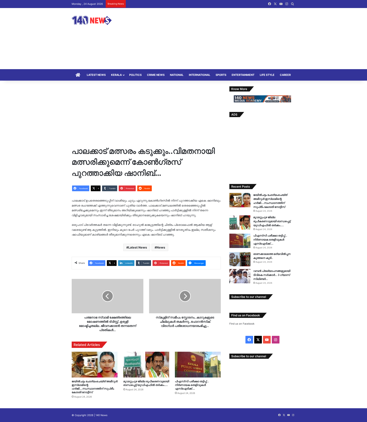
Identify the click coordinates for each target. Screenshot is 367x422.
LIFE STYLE (267, 74)
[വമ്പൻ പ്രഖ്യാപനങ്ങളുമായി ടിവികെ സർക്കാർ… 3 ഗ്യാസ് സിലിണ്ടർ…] (239, 276)
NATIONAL (177, 74)
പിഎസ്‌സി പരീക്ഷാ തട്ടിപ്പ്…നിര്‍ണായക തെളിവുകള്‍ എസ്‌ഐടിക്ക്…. (192, 385)
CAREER (285, 74)
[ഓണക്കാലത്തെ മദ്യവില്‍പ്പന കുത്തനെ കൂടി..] (239, 259)
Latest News (137, 247)
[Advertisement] (221, 38)
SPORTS (221, 74)
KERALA (116, 74)
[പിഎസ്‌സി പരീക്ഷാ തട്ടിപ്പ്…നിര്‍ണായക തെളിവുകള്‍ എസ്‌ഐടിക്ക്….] (198, 364)
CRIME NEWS (156, 74)
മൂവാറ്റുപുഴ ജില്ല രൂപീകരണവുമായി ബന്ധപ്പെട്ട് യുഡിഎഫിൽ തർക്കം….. (272, 221)
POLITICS (135, 74)
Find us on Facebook (241, 323)
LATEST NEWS (96, 74)
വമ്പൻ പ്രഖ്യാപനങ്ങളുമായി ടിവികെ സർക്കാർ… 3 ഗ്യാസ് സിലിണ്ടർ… (271, 274)
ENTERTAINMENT (243, 74)
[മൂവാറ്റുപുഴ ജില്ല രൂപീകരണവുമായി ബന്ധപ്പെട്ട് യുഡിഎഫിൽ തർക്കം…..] (146, 364)
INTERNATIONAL (199, 74)
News (161, 247)
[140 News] (100, 20)
